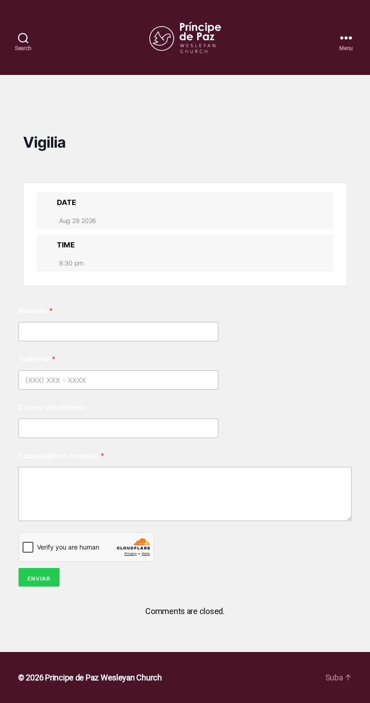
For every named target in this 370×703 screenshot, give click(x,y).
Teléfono (37, 359)
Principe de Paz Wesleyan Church (103, 677)
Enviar (39, 578)
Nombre (35, 311)
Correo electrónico (52, 407)
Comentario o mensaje (61, 456)
